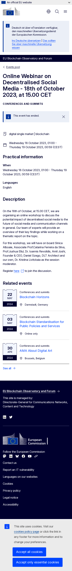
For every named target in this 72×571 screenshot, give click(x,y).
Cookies (8, 483)
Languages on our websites (20, 476)
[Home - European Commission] (11, 11)
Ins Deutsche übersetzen (26, 40)
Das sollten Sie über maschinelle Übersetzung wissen (34, 44)
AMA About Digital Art (36, 350)
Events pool (13, 66)
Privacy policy (12, 490)
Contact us (10, 463)
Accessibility (11, 504)
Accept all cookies (29, 552)
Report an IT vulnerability (18, 469)
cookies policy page (26, 531)
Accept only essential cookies (37, 562)
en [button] (48, 11)
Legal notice (10, 497)
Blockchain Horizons (34, 297)
